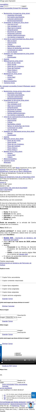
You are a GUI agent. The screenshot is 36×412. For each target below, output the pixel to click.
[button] (31, 405)
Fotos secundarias (21, 384)
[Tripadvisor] (14, 406)
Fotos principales (8, 384)
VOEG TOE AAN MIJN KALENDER (13, 188)
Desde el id (21, 380)
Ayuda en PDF (7, 366)
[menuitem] (17, 13)
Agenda (2, 169)
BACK (6, 388)
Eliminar (5, 306)
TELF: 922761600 (6, 190)
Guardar (5, 299)
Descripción (22, 315)
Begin (18, 168)
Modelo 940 (23, 254)
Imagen (20, 330)
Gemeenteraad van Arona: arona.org (12, 402)
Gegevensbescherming (18, 404)
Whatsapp (26, 86)
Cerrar (10, 299)
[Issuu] (22, 406)
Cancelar (11, 306)
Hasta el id (21, 382)
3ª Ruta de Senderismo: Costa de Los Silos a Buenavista (15, 170)
